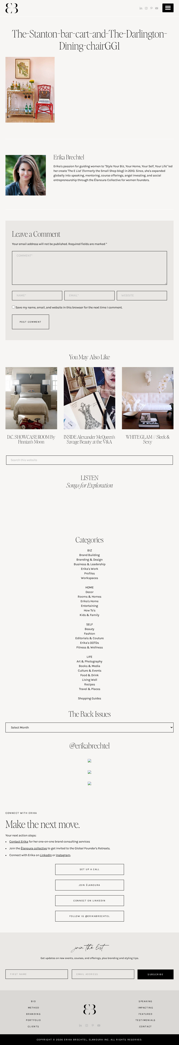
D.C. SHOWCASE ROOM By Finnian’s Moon (31, 439)
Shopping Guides (89, 698)
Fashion (89, 633)
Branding (33, 1014)
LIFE (89, 657)
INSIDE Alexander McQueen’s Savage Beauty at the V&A (89, 439)
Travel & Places (89, 689)
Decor (89, 592)
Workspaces (89, 578)
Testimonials (146, 1020)
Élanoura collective (34, 848)
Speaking (145, 1001)
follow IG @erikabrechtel (89, 916)
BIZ (89, 550)
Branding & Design (89, 559)
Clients (33, 1026)
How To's (89, 610)
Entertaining (89, 606)
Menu (168, 8)
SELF (89, 624)
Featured (146, 1014)
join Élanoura (89, 885)
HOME (89, 587)
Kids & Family (89, 615)
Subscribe (155, 974)
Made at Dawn (89, 1002)
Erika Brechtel (11, 8)
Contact (145, 1026)
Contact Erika (18, 841)
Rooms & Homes (89, 596)
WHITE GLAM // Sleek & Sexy (148, 439)
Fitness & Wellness (89, 647)
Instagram (63, 855)
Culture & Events (89, 670)
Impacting (145, 1007)
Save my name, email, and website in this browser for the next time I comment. (68, 307)
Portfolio (33, 1020)
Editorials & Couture (89, 638)
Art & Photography (89, 661)
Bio (33, 1001)
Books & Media (89, 666)
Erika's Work (89, 569)
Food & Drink (89, 675)
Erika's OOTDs (89, 643)
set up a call (90, 869)
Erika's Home (89, 601)
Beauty (89, 629)
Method (33, 1007)
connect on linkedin (89, 900)
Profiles (89, 573)
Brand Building (89, 555)
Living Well (89, 680)
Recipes (89, 684)
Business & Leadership (89, 564)
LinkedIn (46, 855)
